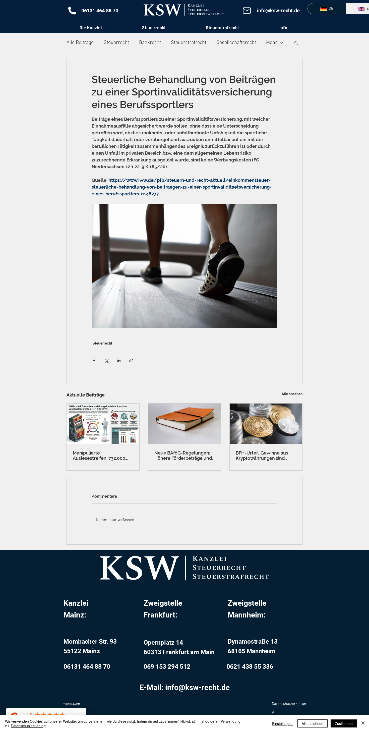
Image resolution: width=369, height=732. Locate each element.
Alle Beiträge (80, 43)
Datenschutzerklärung (28, 725)
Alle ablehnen (312, 723)
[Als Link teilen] (131, 360)
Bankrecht (150, 43)
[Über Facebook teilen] (94, 360)
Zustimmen (344, 723)
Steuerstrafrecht (188, 43)
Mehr (271, 43)
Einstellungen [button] (282, 723)
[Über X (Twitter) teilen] (106, 360)
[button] (283, 28)
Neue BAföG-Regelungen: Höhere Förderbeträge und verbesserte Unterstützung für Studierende (183, 455)
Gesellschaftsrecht (236, 43)
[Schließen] (363, 723)
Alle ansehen (292, 394)
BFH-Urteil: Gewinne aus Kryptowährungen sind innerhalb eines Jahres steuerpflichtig (262, 455)
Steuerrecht (116, 43)
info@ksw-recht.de (278, 11)
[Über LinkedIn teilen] (118, 360)
